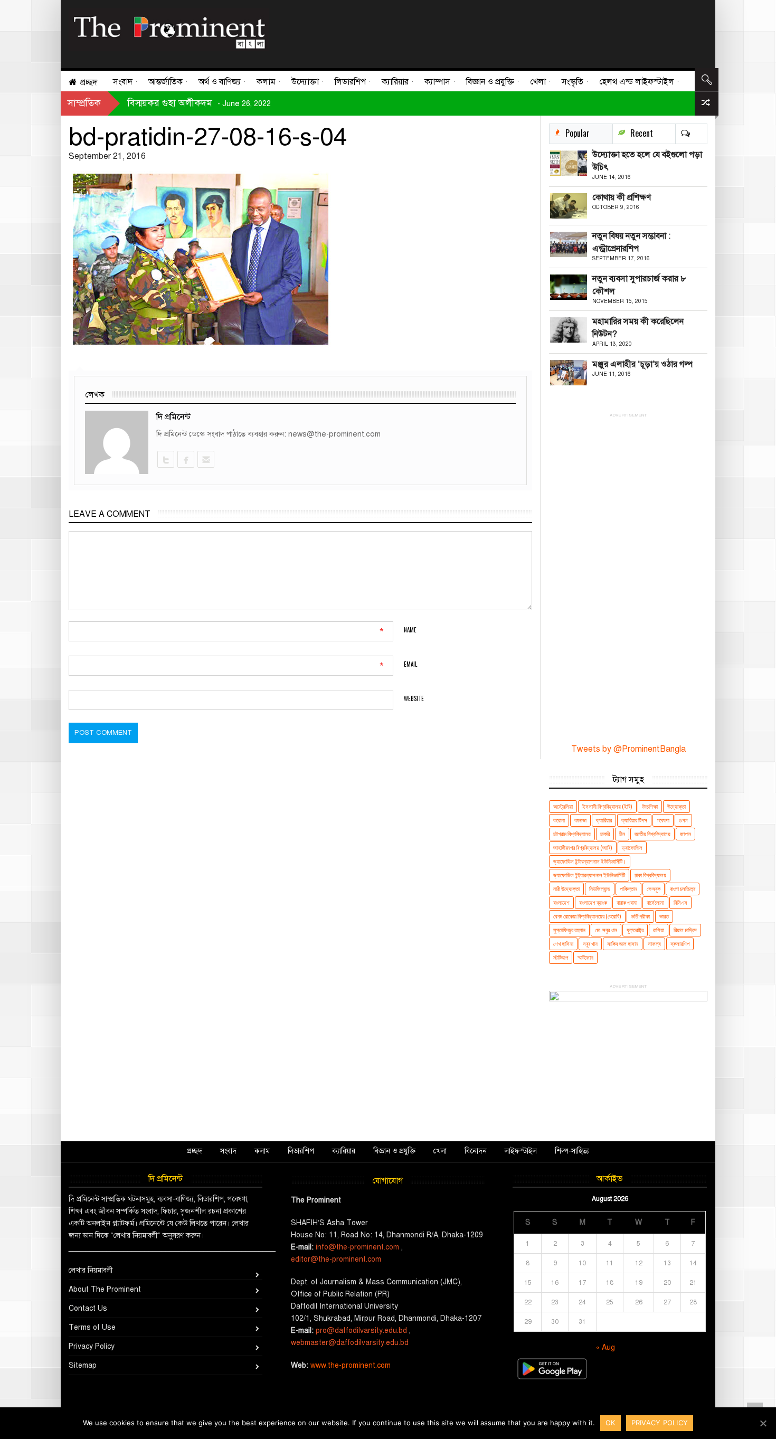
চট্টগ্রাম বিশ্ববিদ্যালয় (572, 833)
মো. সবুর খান (606, 929)
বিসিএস (680, 902)
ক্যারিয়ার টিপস (634, 820)
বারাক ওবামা (627, 902)
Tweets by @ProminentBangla (628, 749)
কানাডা (580, 820)
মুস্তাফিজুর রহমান (569, 929)
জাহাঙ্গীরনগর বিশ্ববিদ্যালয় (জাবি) (582, 847)
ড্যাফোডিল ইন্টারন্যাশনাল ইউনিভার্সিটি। (589, 861)
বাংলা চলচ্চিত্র (682, 888)
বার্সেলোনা (655, 902)
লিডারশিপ (301, 1151)
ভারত (664, 916)
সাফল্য (654, 943)
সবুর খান (590, 943)
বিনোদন (476, 1151)
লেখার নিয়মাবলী (91, 1270)
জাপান (685, 833)
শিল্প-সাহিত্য (572, 1151)
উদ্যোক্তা (676, 806)
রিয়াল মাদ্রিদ (685, 929)
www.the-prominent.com (350, 1365)
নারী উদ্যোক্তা (566, 888)
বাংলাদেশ (561, 902)
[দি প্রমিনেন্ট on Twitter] (165, 459)
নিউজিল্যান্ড (599, 888)
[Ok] (763, 1423)
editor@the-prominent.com (336, 1259)
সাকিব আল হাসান (622, 943)
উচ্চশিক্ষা (650, 806)
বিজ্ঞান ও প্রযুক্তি (394, 1151)
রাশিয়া (658, 929)
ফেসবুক (653, 888)
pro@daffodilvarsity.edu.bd (361, 1330)
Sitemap (83, 1365)
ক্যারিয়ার (604, 820)
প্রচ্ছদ (194, 1151)
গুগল (683, 820)
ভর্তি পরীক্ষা (640, 916)
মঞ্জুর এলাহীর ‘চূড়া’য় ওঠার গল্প (642, 364)
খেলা (440, 1151)
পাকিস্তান (628, 888)
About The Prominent (105, 1289)
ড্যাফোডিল (632, 847)
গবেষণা (663, 820)
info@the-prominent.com (357, 1247)
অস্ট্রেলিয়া (563, 806)
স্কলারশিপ (679, 943)
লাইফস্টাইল (521, 1151)
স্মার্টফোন (585, 957)
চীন (622, 833)
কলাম (262, 1151)
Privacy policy (659, 1422)
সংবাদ (228, 1151)
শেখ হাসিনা (563, 943)
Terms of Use (92, 1327)
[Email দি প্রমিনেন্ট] (205, 459)
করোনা (559, 820)
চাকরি (605, 833)
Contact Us (88, 1308)
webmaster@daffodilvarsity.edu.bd (350, 1342)
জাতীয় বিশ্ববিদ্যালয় (652, 833)
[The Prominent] (169, 29)
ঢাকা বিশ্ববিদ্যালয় (650, 875)
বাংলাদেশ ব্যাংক (593, 902)
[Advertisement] (484, 31)
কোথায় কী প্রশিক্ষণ (621, 197)
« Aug (605, 1347)
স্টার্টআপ (560, 957)
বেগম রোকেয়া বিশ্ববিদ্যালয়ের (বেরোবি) (587, 916)
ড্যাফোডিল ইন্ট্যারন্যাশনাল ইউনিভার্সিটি (589, 875)
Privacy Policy (92, 1346)
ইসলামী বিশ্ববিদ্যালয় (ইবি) (607, 806)
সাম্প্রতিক (84, 103)
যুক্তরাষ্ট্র (635, 929)
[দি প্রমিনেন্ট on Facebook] (185, 459)
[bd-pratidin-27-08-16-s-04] (300, 259)
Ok (610, 1422)
